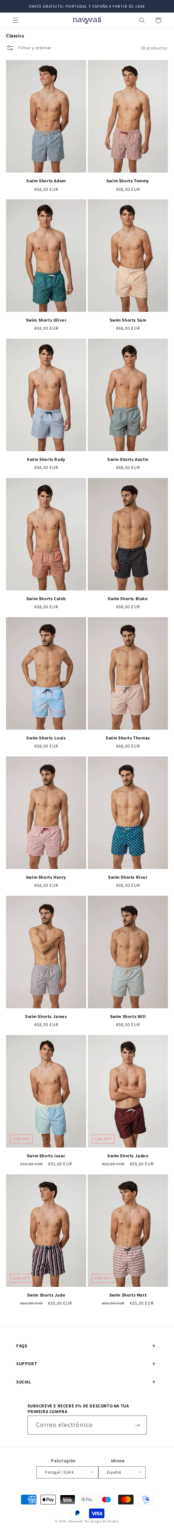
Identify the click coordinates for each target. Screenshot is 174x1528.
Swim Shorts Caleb (46, 598)
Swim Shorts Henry (46, 877)
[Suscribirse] (137, 1425)
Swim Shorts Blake (128, 598)
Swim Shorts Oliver (46, 320)
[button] (15, 20)
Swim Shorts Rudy (46, 459)
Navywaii (75, 1521)
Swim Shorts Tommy (127, 181)
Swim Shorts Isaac (46, 1155)
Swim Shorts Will (128, 1016)
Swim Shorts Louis (46, 738)
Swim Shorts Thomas (128, 738)
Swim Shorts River (127, 877)
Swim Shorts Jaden (127, 1155)
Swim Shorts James (46, 1016)
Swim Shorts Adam (46, 181)
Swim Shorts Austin (128, 459)
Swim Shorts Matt (128, 1295)
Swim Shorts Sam (128, 320)
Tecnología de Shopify (102, 1521)
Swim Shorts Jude (46, 1295)
